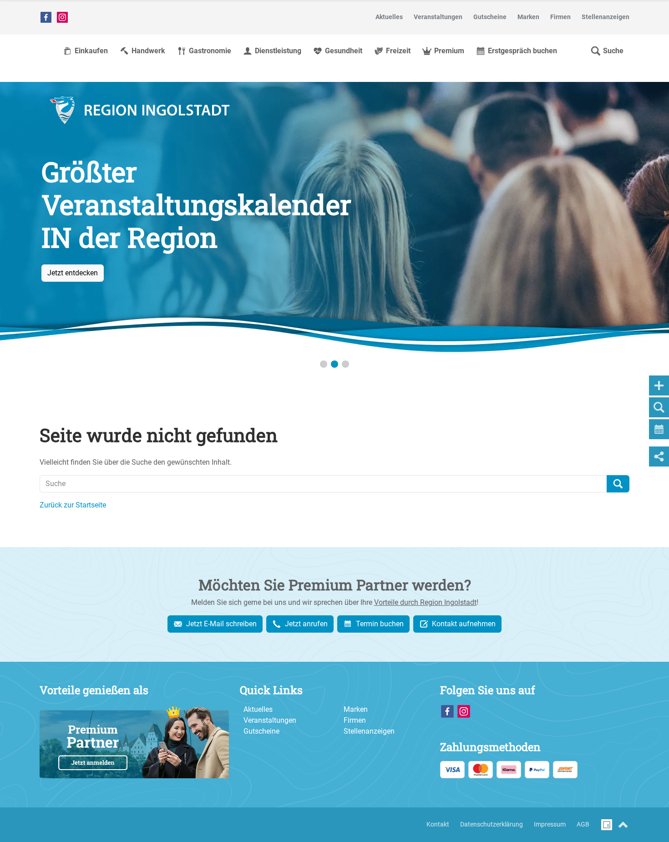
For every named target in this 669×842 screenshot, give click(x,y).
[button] (606, 51)
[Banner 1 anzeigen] (323, 364)
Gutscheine (261, 731)
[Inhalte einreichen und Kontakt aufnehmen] (659, 385)
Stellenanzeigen (369, 731)
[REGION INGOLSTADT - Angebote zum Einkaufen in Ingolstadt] (140, 110)
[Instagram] (62, 17)
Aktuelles (258, 709)
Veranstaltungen (269, 720)
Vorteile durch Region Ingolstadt (425, 602)
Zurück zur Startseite (73, 505)
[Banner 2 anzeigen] (334, 364)
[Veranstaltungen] (334, 218)
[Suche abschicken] (618, 483)
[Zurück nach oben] (623, 825)
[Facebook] (46, 17)
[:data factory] (606, 825)
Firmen (355, 720)
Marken (356, 709)
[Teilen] (659, 456)
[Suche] (659, 407)
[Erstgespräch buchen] (659, 429)
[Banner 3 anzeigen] (345, 364)
